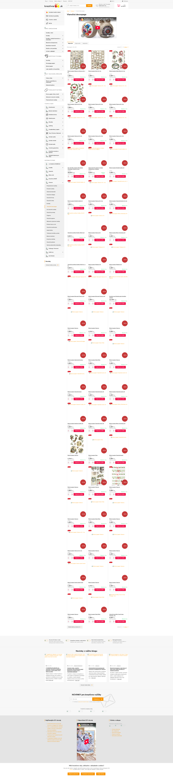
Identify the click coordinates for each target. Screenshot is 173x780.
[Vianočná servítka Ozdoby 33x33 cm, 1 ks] (77, 253)
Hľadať (89, 5)
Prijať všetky (101, 774)
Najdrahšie (85, 43)
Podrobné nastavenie (87, 774)
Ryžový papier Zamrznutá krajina (75, 360)
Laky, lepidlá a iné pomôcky (52, 69)
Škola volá (51, 175)
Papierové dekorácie (78, 665)
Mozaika (51, 122)
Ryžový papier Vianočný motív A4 (117, 391)
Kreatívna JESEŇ (53, 178)
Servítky (48, 60)
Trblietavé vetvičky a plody (53, 233)
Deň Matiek (51, 256)
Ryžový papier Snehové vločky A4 (75, 423)
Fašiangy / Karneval (53, 248)
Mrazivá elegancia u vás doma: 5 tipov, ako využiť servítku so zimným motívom (118, 669)
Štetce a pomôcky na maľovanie (51, 81)
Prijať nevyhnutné (73, 774)
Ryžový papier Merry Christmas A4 (117, 232)
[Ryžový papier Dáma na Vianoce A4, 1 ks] (77, 60)
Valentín (51, 171)
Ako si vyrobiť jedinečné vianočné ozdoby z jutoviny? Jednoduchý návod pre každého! (55, 728)
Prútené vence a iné (51, 224)
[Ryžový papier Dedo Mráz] (97, 349)
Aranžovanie (52, 107)
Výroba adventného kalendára (54, 245)
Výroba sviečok (52, 140)
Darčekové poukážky (54, 16)
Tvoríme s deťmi (53, 19)
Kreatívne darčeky (51, 239)
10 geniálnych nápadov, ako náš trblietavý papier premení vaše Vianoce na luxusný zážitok (54, 740)
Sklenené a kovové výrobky (52, 97)
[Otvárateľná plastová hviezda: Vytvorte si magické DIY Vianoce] (97, 659)
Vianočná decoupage (52, 206)
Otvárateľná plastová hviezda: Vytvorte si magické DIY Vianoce (97, 669)
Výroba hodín (52, 144)
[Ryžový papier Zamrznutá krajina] (77, 349)
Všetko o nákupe (57, 1)
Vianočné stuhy (50, 200)
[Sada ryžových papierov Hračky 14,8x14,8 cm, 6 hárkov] (97, 157)
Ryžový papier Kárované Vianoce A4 (76, 296)
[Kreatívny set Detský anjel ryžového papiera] (118, 285)
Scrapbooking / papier (54, 129)
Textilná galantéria (53, 148)
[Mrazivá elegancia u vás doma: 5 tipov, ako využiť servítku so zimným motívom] (118, 659)
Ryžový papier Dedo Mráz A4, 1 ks (117, 71)
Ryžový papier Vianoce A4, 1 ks (75, 104)
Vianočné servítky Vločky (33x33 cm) (76, 232)
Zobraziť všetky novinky (51, 265)
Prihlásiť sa (97, 699)
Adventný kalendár (51, 191)
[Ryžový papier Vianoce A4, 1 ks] (77, 93)
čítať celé (51, 680)
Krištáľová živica (53, 114)
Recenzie (65, 1)
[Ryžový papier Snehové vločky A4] (77, 412)
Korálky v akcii (49, 32)
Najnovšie (70, 43)
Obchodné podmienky (117, 735)
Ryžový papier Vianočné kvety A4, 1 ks (118, 201)
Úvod (68, 11)
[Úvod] (55, 5)
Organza (49, 215)
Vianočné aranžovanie (52, 227)
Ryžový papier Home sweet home (75, 582)
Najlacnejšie (77, 43)
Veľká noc (51, 252)
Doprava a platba (116, 734)
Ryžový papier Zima (92, 455)
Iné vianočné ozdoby (51, 209)
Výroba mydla (52, 137)
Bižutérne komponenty (51, 42)
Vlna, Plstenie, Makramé (55, 133)
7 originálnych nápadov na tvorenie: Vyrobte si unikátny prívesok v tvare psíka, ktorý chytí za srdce (53, 669)
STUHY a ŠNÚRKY (50, 51)
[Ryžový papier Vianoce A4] (97, 221)
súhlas (71, 769)
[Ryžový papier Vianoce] (77, 317)
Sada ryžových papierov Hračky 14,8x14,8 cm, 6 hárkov (95, 168)
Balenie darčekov (53, 111)
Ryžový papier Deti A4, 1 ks (94, 71)
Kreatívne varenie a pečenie (53, 152)
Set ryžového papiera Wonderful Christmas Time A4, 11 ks (75, 168)
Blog (46, 1)
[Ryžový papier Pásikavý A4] (97, 253)
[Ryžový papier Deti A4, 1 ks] (97, 60)
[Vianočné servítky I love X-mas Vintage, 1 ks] (118, 603)
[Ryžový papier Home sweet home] (77, 571)
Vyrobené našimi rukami (55, 12)
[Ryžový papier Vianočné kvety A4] (97, 380)
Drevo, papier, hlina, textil (52, 94)
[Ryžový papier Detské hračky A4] (118, 157)
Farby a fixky (49, 78)
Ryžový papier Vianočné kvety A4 (96, 391)
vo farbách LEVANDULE (54, 164)
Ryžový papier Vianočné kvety (74, 391)
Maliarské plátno (50, 85)
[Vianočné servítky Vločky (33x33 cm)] (77, 221)
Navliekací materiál (51, 45)
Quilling (51, 125)
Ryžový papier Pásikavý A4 (94, 264)
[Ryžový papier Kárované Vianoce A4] (77, 285)
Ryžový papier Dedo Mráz (94, 360)
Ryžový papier (49, 66)
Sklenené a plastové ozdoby (53, 221)
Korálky (48, 35)
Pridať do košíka (79, 79)
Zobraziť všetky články (85, 685)
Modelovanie (52, 118)
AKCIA (50, 23)
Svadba (50, 167)
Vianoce (51, 182)
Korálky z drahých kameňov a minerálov (53, 39)
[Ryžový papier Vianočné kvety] (77, 380)
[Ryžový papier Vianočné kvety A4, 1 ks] (118, 190)
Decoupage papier (50, 63)
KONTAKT (70, 1)
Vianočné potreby (51, 212)
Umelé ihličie (50, 230)
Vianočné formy (50, 197)
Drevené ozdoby (50, 188)
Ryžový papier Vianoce (73, 328)
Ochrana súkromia (116, 729)
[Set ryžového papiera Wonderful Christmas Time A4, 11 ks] (77, 157)
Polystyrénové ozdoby (51, 100)
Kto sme (51, 1)
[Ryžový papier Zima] (97, 444)
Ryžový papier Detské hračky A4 (116, 167)
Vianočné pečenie (51, 242)
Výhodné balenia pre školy (54, 156)
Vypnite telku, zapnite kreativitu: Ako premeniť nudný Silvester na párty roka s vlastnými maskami (75, 670)
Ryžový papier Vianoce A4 (94, 232)
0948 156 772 (102, 5)
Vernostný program (116, 732)
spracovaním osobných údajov (83, 701)
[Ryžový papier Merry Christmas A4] (118, 221)
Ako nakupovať (115, 731)
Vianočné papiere (51, 218)
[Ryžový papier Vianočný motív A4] (118, 380)
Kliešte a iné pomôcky (51, 48)
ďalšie (125, 47)
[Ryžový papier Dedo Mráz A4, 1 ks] (118, 60)
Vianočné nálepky (51, 194)
